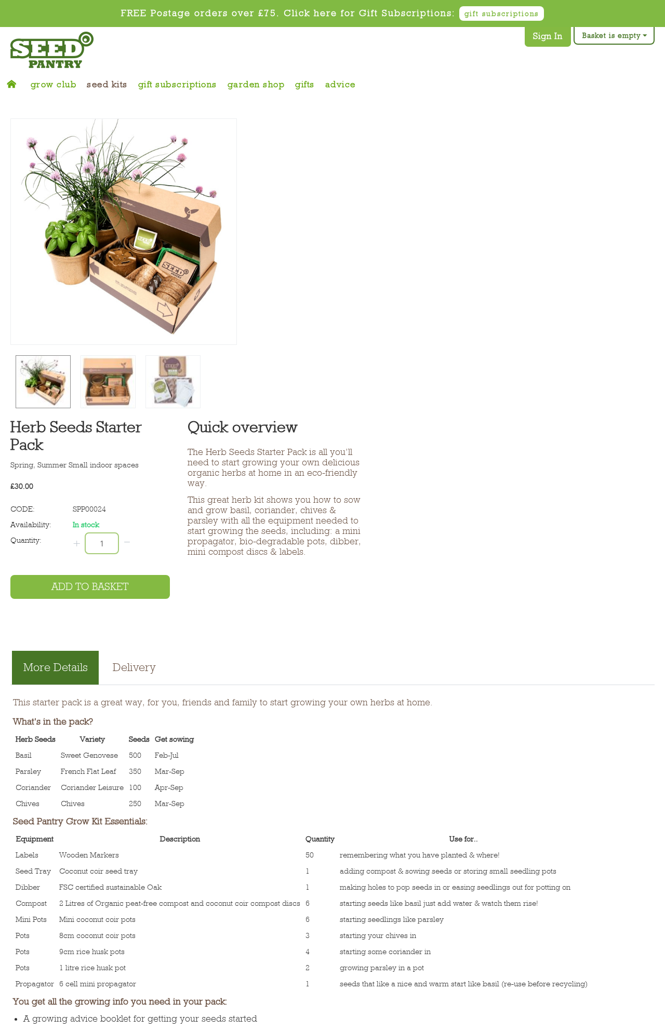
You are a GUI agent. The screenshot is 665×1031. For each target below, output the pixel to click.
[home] (15, 82)
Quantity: (26, 533)
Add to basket (89, 579)
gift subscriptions (501, 13)
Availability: (30, 517)
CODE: (22, 501)
